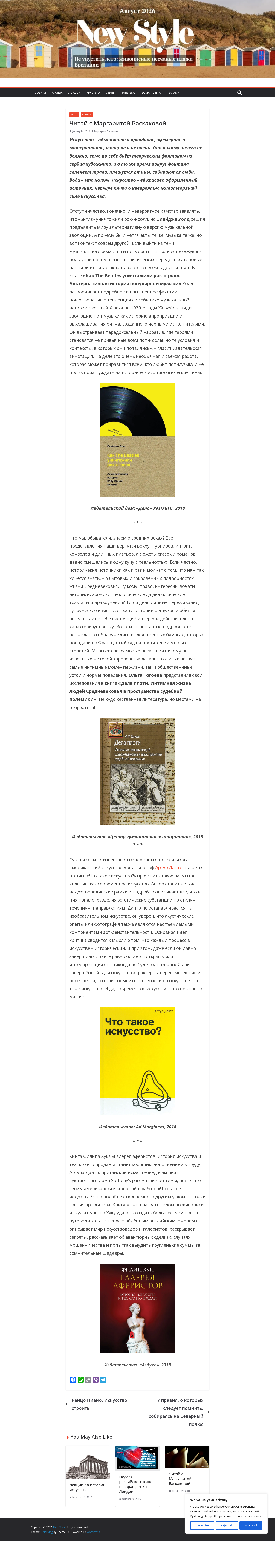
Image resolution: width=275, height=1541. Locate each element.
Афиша (57, 92)
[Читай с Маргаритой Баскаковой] (187, 1450)
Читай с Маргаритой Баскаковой (180, 1478)
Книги (74, 114)
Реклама (173, 92)
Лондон (74, 92)
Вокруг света (151, 92)
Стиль (110, 92)
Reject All (227, 1525)
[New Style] (137, 4)
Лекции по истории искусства (87, 1487)
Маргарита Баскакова (106, 131)
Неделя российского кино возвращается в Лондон (135, 1484)
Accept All (251, 1525)
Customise (202, 1525)
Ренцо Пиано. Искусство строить (99, 1404)
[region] (226, 1514)
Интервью (128, 92)
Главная (40, 92)
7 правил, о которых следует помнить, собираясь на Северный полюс (176, 1412)
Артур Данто (168, 867)
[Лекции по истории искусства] (88, 1450)
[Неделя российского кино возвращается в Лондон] (137, 1450)
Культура (93, 92)
